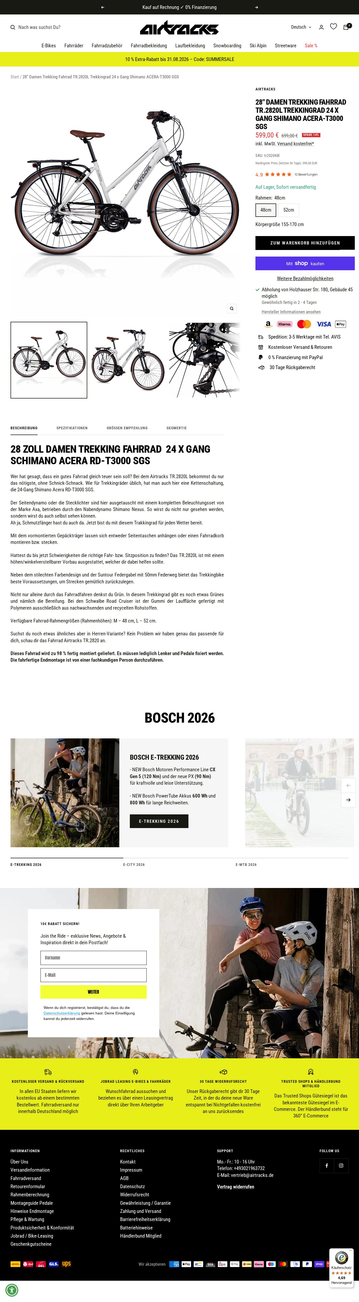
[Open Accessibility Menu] (11, 1290)
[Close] (265, 610)
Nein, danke (225, 677)
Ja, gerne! (225, 656)
